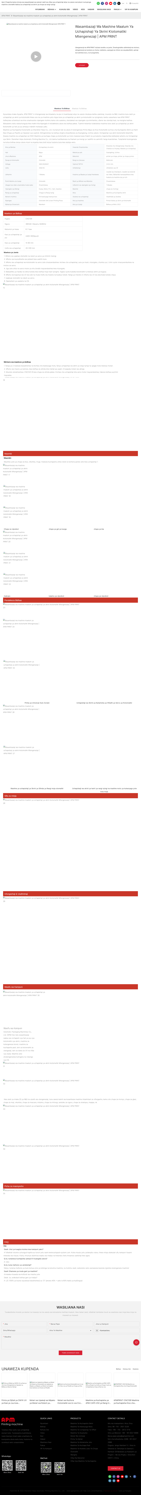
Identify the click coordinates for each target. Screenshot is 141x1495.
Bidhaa (118, 1369)
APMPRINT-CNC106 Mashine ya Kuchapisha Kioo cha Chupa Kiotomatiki (126, 1401)
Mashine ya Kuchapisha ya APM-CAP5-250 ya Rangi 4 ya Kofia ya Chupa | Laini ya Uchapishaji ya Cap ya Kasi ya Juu (98, 1401)
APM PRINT (6, 16)
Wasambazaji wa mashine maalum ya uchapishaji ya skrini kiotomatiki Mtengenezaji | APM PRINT (50, 16)
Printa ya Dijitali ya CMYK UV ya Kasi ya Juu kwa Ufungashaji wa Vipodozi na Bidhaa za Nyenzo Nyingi (14, 1401)
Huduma (135, 1369)
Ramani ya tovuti (110, 1491)
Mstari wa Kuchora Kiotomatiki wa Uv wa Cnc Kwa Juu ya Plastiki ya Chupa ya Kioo (70, 1401)
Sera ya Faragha (125, 1491)
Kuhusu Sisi (127, 1369)
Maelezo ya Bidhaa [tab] (62, 108)
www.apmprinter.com (75, 1491)
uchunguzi (82, 65)
